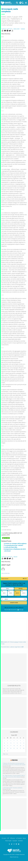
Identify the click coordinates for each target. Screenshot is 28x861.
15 (4, 745)
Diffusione (12, 838)
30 (7, 750)
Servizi (24, 838)
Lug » (7, 754)
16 (7, 745)
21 (23, 745)
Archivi (23, 28)
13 (20, 743)
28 (23, 748)
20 (20, 745)
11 (14, 743)
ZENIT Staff (17, 28)
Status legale (8, 840)
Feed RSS (15, 760)
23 (7, 748)
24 (10, 748)
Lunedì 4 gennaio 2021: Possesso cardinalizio (12, 787)
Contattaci (20, 840)
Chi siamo (4, 838)
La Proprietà (19, 838)
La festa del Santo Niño (10, 547)
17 (10, 745)
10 (10, 743)
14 (23, 743)
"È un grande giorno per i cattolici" (13, 545)
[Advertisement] (14, 630)
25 (14, 748)
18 (14, 745)
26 (17, 748)
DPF (8, 838)
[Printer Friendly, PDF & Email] (6, 538)
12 (17, 743)
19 (17, 745)
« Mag (4, 754)
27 (20, 748)
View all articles (5, 573)
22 (4, 748)
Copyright (14, 840)
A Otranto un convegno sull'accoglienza (15, 543)
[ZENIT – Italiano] (8, 2)
